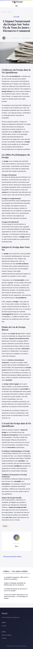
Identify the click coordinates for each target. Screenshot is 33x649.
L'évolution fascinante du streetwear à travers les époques (15, 589)
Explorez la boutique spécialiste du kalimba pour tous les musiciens (15, 584)
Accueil (4, 11)
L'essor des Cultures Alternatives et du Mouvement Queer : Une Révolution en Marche (16, 596)
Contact (4, 638)
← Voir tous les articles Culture (11, 556)
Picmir (19, 1)
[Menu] (16, 5)
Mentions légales (6, 635)
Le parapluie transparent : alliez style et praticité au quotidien (16, 578)
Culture (9, 11)
